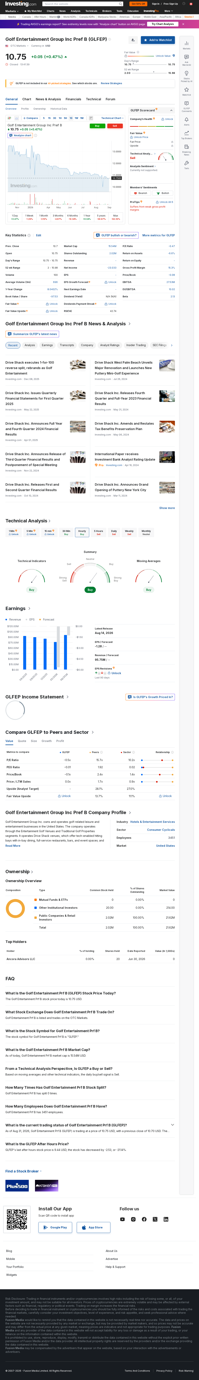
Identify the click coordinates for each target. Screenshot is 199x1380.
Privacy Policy (164, 1370)
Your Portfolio (15, 1266)
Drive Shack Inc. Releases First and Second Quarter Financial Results (32, 487)
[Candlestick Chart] (9, 118)
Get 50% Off (138, 4)
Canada (26, 17)
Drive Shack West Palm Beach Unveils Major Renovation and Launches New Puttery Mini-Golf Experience (124, 367)
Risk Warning (186, 1370)
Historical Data (59, 108)
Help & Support (115, 1266)
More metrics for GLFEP (158, 235)
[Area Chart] (17, 118)
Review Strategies (111, 83)
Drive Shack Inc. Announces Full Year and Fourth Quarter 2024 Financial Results (33, 429)
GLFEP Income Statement (34, 697)
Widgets (11, 1274)
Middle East (150, 17)
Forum (110, 99)
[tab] (13, 532)
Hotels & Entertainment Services (152, 821)
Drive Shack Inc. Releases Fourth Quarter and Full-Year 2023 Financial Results (123, 398)
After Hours (40, 17)
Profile (25, 108)
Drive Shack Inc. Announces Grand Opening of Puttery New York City (121, 487)
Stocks (12, 17)
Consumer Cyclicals (161, 829)
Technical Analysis (26, 521)
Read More (12, 845)
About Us (111, 1251)
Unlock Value (163, 55)
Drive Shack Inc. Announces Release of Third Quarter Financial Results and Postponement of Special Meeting (35, 459)
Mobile (10, 1258)
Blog (9, 1251)
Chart (26, 99)
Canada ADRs (87, 17)
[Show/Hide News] (91, 118)
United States (165, 845)
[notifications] (184, 3)
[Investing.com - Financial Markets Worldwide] (20, 4)
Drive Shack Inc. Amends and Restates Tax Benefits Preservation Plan (124, 426)
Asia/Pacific (166, 17)
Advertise (112, 1258)
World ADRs (69, 17)
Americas (124, 17)
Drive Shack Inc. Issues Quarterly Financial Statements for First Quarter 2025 (34, 398)
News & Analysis (48, 99)
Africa (178, 17)
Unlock (66, 796)
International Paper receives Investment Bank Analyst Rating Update (125, 456)
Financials (73, 99)
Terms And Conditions (137, 1370)
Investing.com (114, 465)
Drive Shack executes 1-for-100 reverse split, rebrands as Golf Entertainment (29, 367)
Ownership (39, 108)
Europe (137, 17)
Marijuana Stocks (107, 17)
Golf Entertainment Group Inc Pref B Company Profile (65, 812)
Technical (93, 99)
